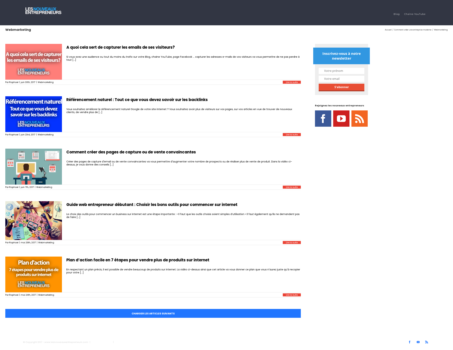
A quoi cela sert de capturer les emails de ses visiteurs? (120, 47)
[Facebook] (323, 118)
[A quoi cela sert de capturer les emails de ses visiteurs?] (33, 62)
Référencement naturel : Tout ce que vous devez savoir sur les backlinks (137, 99)
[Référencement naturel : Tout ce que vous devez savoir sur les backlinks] (33, 114)
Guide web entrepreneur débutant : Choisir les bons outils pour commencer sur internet (151, 204)
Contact (119, 342)
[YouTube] (341, 118)
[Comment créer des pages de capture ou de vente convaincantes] (33, 167)
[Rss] (359, 118)
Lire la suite (292, 82)
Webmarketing (46, 82)
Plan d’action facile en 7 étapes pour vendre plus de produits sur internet (137, 260)
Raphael (13, 82)
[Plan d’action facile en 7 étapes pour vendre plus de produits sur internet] (33, 274)
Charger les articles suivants (153, 313)
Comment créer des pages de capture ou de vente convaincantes (131, 152)
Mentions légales (101, 342)
